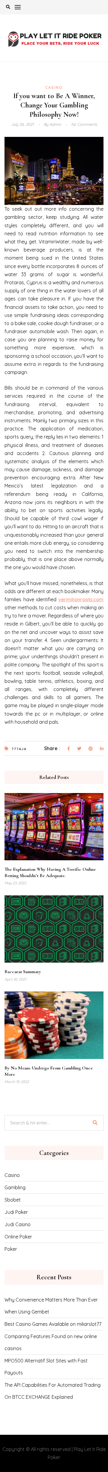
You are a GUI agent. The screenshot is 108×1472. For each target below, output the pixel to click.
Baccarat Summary (22, 972)
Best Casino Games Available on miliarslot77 (52, 1324)
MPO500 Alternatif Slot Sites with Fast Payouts (46, 1367)
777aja (19, 749)
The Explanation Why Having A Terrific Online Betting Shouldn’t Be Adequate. (50, 872)
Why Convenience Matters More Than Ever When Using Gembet (51, 1306)
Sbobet (12, 1200)
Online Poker (18, 1237)
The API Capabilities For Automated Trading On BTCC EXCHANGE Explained (52, 1391)
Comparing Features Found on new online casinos (50, 1342)
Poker (10, 1249)
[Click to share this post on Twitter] (79, 749)
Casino (54, 87)
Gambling (15, 1187)
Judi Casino (17, 1224)
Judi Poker (16, 1212)
